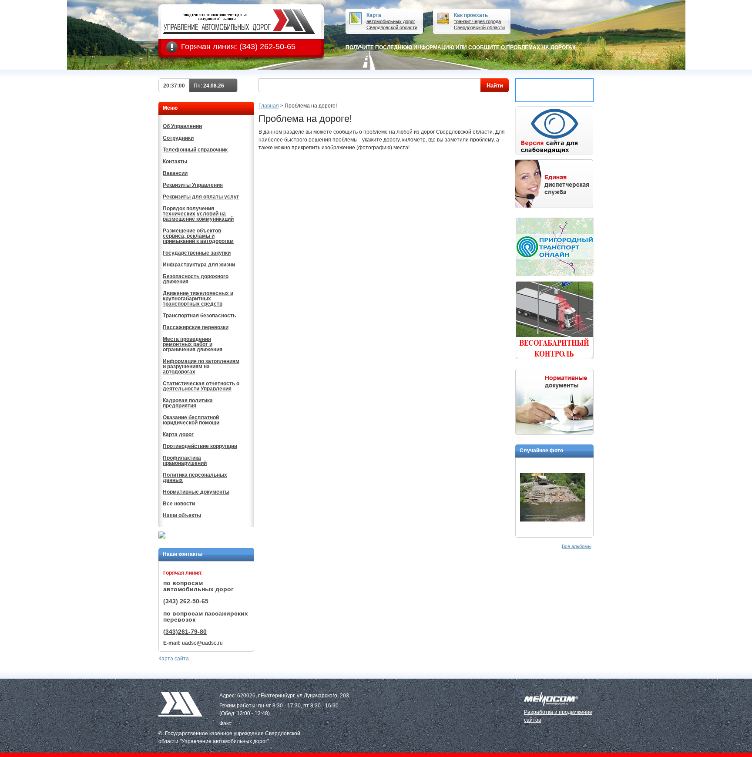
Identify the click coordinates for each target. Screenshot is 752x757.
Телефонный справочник (195, 149)
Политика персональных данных (195, 477)
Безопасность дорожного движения (195, 279)
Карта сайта (173, 659)
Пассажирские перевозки (195, 327)
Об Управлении (182, 126)
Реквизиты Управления (193, 185)
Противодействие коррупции (200, 446)
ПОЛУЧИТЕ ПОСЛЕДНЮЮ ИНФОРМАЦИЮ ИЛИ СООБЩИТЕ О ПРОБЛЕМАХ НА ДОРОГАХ (461, 47)
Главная (268, 106)
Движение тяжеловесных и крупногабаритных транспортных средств (198, 298)
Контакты (175, 161)
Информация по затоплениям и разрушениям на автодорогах (201, 366)
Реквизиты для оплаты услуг (201, 196)
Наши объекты (182, 515)
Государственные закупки (197, 253)
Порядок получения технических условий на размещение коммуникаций (198, 214)
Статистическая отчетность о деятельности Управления (201, 386)
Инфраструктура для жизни (199, 264)
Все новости (179, 503)
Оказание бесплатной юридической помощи (191, 420)
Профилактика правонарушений (185, 460)
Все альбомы (576, 546)
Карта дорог (178, 434)
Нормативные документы (196, 492)
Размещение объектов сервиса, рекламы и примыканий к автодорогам (198, 236)
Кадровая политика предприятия (188, 403)
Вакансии (175, 173)
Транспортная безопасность (199, 315)
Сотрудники (178, 138)
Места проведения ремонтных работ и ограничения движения (192, 344)
